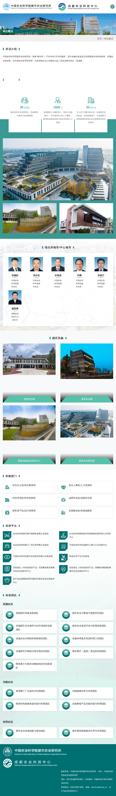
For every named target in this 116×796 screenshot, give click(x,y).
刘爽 (79, 275)
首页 (99, 38)
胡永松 (36, 275)
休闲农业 (8, 721)
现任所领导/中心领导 (58, 247)
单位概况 (108, 38)
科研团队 (11, 595)
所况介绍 (11, 49)
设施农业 (8, 604)
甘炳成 (58, 275)
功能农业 (8, 682)
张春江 (101, 275)
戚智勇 (15, 308)
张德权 (15, 275)
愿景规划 (11, 79)
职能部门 (11, 476)
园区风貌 (58, 338)
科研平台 (11, 525)
